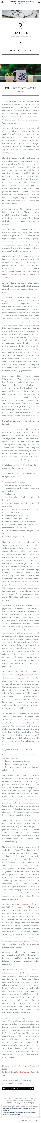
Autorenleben (20, 92)
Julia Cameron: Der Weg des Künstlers (20, 1102)
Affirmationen (26, 1098)
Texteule (20, 33)
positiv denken (26, 1104)
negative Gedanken (16, 1104)
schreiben (33, 1104)
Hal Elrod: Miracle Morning (24, 1100)
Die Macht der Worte (20, 88)
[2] (3, 1072)
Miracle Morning (22, 1072)
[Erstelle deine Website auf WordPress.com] (20, 2)
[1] (3, 1065)
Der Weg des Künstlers (23, 674)
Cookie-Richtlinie (15, 1114)
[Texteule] (20, 14)
